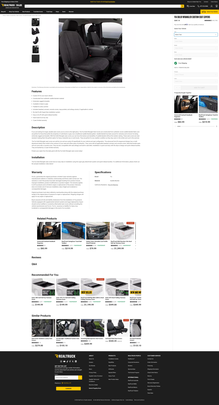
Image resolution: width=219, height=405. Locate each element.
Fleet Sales (150, 393)
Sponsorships (131, 369)
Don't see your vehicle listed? (183, 59)
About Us (91, 359)
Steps (57, 11)
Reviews (130, 365)
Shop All (3, 11)
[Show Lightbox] (91, 50)
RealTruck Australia (133, 380)
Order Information (152, 362)
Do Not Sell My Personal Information (101, 400)
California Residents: (106, 185)
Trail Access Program (133, 372)
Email (56, 374)
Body (175, 52)
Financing (150, 365)
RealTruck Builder (110, 1)
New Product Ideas (113, 379)
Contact (206, 1)
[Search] (182, 6)
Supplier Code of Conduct (95, 376)
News (90, 369)
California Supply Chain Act (117, 400)
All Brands (111, 369)
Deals (63, 11)
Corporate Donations (133, 362)
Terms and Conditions (139, 400)
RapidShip (111, 362)
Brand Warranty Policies (153, 386)
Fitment (176, 71)
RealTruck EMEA (132, 384)
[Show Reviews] (211, 20)
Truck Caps (49, 11)
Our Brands (92, 365)
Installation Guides (113, 359)
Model (175, 45)
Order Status (214, 1)
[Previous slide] (175, 126)
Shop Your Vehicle (14, 11)
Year (175, 31)
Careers (91, 362)
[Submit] (80, 378)
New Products (26, 11)
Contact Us (150, 359)
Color (175, 78)
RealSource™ (131, 359)
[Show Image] (36, 22)
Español (149, 389)
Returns (149, 376)
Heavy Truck (111, 376)
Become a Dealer (93, 385)
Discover (71, 11)
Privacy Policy (92, 372)
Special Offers (112, 372)
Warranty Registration (153, 382)
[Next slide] (217, 126)
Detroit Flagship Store (95, 388)
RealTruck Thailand (133, 390)
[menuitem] (3, 12)
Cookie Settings (129, 400)
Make (175, 38)
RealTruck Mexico (132, 387)
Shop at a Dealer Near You (194, 1)
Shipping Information (153, 369)
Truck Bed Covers (38, 11)
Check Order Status (152, 372)
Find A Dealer (150, 379)
